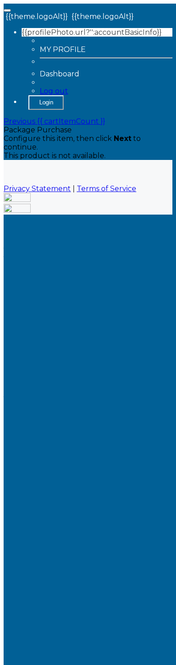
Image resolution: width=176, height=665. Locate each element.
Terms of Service (106, 188)
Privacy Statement (37, 188)
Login (46, 102)
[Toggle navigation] (7, 10)
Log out (54, 91)
